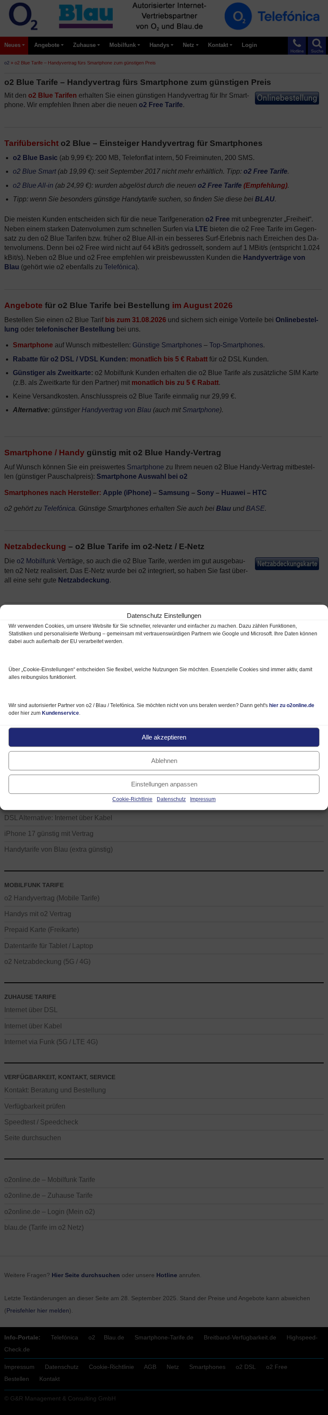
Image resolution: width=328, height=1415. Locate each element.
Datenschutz (171, 799)
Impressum (203, 799)
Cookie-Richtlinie (132, 799)
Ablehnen (164, 760)
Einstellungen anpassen (164, 784)
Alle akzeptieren (164, 737)
